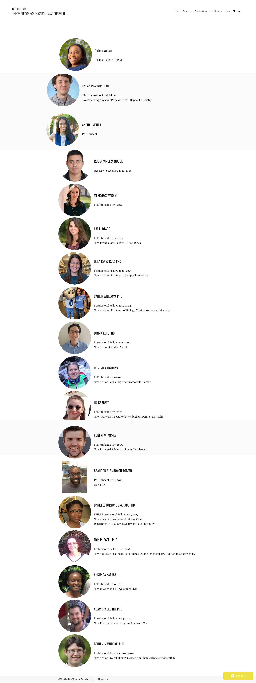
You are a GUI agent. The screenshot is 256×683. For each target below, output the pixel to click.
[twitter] (234, 11)
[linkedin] (238, 11)
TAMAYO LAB (19, 9)
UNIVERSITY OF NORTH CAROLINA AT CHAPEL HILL (40, 13)
